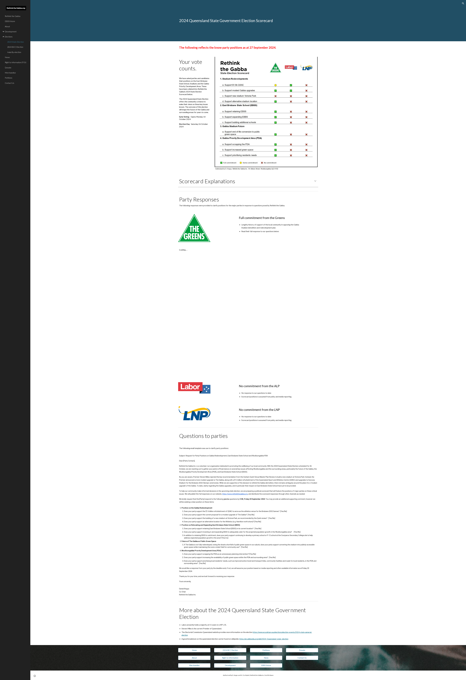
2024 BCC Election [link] (15, 47)
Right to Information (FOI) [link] (15, 62)
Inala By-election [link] (14, 52)
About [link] (7, 26)
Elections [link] (8, 36)
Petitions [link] (8, 78)
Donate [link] (8, 67)
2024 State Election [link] (15, 42)
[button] (463, 3)
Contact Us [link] (9, 83)
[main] (236, 20)
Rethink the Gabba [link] (12, 16)
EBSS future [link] (10, 21)
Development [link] (11, 31)
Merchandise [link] (10, 72)
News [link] (7, 57)
